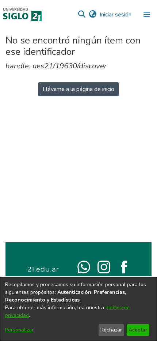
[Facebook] (124, 266)
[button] (81, 14)
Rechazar (111, 329)
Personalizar (19, 329)
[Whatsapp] (84, 266)
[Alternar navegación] (147, 14)
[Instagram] (104, 266)
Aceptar (138, 329)
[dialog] (78, 309)
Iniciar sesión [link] (116, 15)
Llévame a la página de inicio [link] (78, 89)
